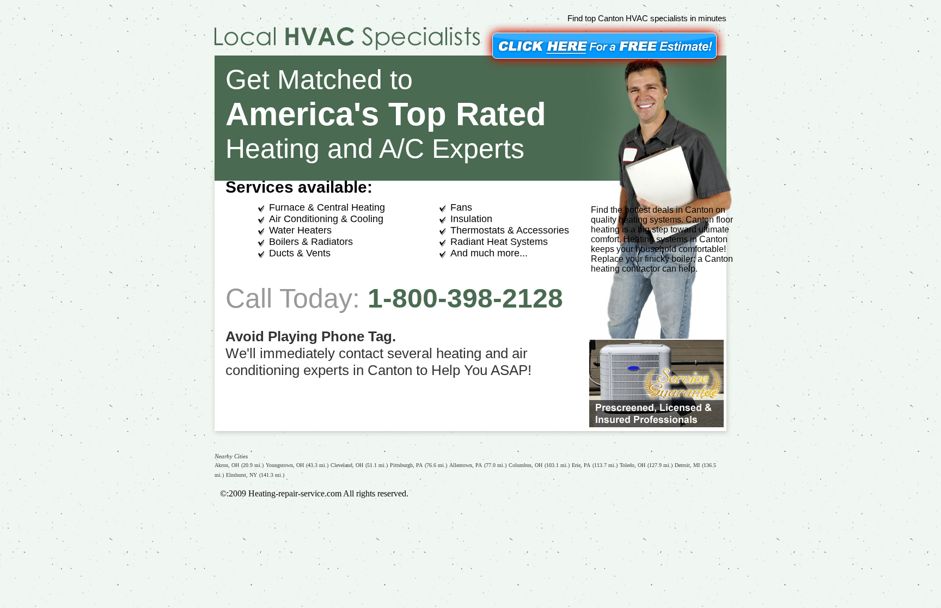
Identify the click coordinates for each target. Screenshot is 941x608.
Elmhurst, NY (241, 475)
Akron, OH (227, 465)
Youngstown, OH (285, 465)
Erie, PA (581, 465)
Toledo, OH (632, 465)
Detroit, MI (687, 465)
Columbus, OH (525, 465)
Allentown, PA (465, 465)
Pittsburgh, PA (406, 465)
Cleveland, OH (347, 465)
